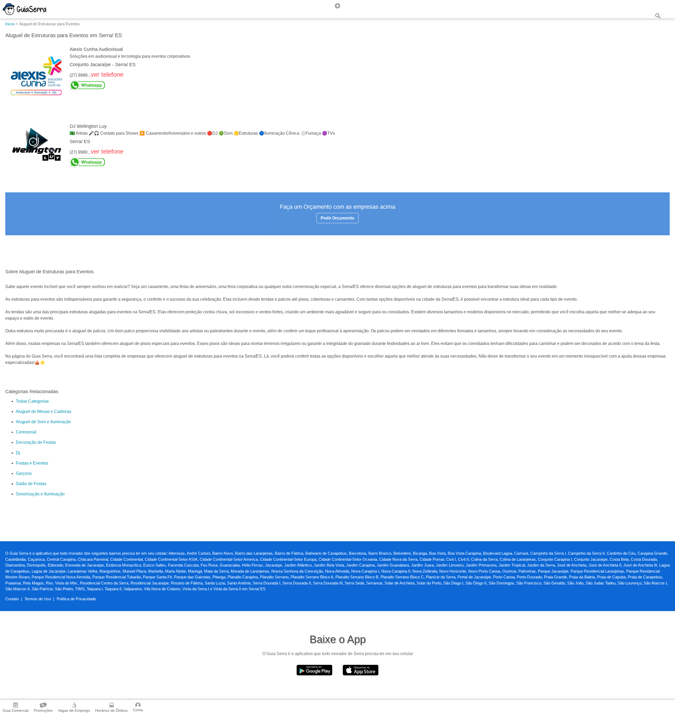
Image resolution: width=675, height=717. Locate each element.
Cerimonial (26, 432)
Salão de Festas (31, 483)
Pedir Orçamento (337, 218)
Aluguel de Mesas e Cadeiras (43, 411)
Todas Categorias (32, 401)
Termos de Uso (38, 599)
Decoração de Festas (36, 442)
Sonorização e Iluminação (40, 494)
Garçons (24, 473)
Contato (12, 599)
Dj (18, 453)
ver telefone (107, 74)
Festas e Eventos (32, 463)
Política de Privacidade (76, 599)
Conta (138, 710)
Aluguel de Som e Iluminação (43, 422)
